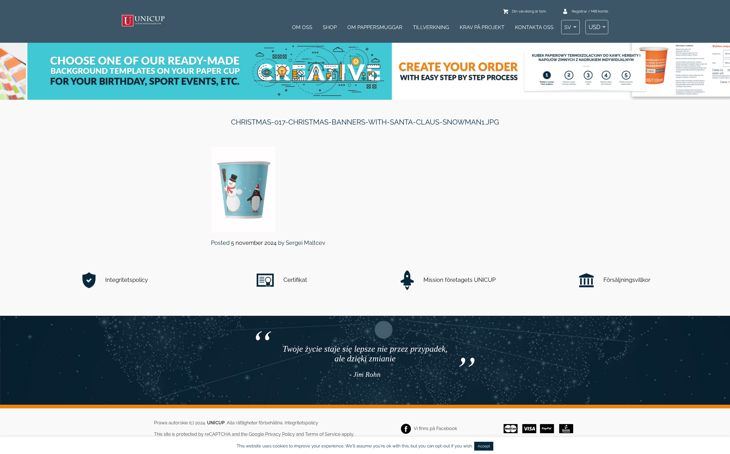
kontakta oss (534, 27)
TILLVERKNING (431, 27)
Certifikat (294, 279)
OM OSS (302, 27)
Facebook (446, 428)
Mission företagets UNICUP (459, 279)
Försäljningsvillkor (626, 279)
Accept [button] (484, 446)
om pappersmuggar (374, 27)
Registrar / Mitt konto (590, 11)
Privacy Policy (280, 434)
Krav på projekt (482, 27)
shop (330, 27)
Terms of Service (322, 434)
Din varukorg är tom (529, 11)
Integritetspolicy (126, 279)
